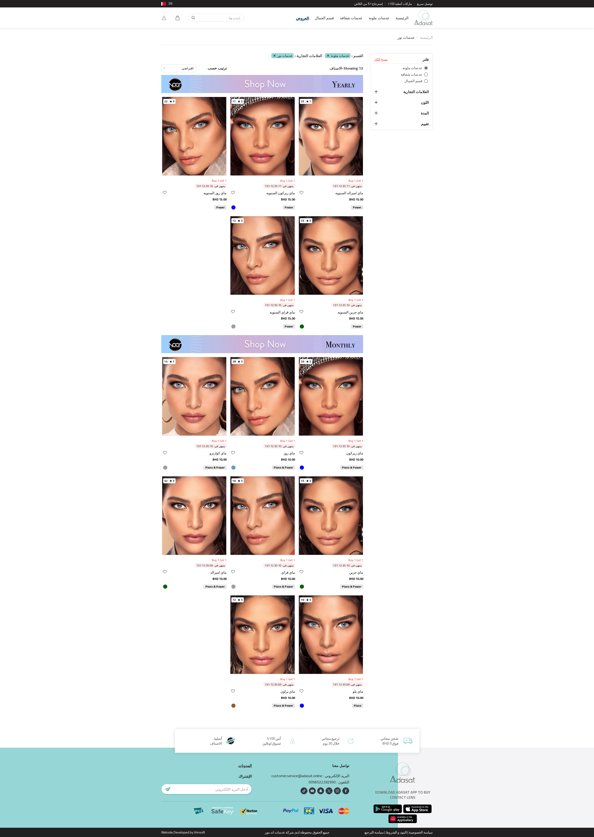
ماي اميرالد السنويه (349, 193)
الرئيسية (402, 18)
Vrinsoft (199, 832)
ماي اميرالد (218, 572)
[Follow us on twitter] (329, 790)
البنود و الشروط (396, 832)
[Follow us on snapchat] (320, 790)
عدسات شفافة (351, 18)
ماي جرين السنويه (350, 312)
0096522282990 (322, 782)
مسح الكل (381, 59)
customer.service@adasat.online (296, 776)
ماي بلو (358, 691)
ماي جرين (356, 572)
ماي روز (289, 453)
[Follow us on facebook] (345, 790)
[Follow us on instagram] (337, 790)
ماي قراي (288, 572)
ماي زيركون (354, 453)
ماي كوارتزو (218, 453)
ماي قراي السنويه (282, 312)
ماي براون (288, 691)
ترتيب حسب (217, 68)
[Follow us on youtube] (312, 790)
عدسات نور (284, 55)
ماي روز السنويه (214, 193)
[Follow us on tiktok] (303, 790)
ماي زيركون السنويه (280, 193)
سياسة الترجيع (374, 832)
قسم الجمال (324, 18)
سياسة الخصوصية (421, 832)
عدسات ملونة (379, 18)
